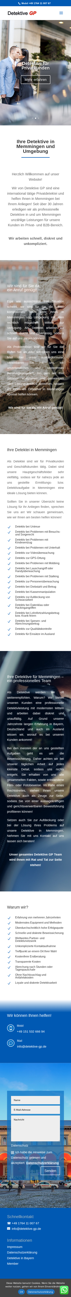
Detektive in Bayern (20, 1258)
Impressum (14, 1247)
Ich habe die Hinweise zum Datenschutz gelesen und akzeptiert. (35, 1158)
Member (12, 1263)
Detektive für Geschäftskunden (35, 65)
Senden (50, 1171)
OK (21, 1291)
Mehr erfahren (36, 80)
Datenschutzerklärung (42, 1163)
